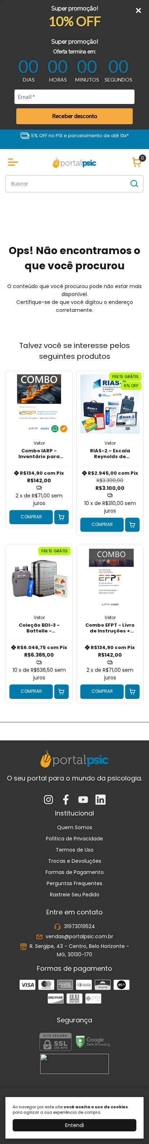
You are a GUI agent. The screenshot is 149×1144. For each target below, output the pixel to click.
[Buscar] (134, 183)
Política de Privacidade (74, 838)
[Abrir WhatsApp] (131, 1126)
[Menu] (14, 162)
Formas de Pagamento (75, 872)
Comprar (31, 517)
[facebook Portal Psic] (66, 800)
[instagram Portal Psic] (48, 800)
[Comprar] (61, 517)
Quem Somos (74, 827)
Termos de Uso (75, 849)
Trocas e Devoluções (74, 861)
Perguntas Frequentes (74, 883)
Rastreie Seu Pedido (74, 894)
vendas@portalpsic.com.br (79, 936)
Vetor (39, 443)
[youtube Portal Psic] (83, 800)
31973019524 (79, 926)
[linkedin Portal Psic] (100, 800)
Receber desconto (74, 115)
